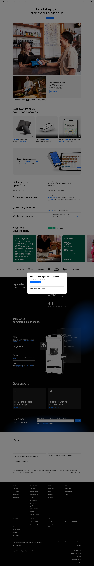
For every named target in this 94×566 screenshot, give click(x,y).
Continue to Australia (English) (36, 284)
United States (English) (35, 282)
